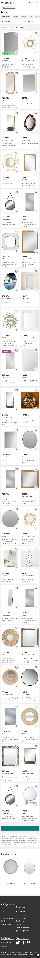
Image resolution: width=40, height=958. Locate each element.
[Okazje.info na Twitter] (18, 943)
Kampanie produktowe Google (22, 926)
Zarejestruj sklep (21, 911)
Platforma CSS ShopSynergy (20, 919)
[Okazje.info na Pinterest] (28, 943)
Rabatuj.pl (4, 946)
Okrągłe (23, 17)
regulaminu (17, 955)
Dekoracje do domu (9, 8)
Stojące (15, 17)
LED (30, 17)
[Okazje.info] (11, 3)
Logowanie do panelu (23, 915)
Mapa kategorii (6, 942)
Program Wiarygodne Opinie (8, 919)
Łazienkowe (6, 17)
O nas (3, 911)
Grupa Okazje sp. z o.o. (17, 952)
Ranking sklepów (6, 925)
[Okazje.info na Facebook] (24, 943)
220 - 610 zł (13, 27)
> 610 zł (22, 27)
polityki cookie (28, 955)
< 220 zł (3, 27)
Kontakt (3, 915)
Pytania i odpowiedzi (22, 931)
